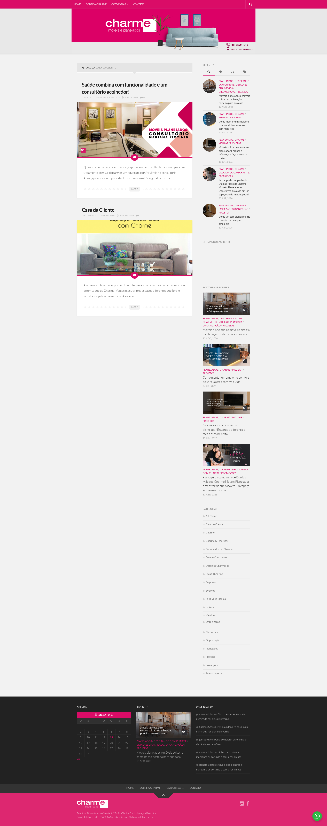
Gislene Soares (207, 726)
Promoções (226, 176)
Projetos (242, 92)
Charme (239, 114)
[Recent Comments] (232, 72)
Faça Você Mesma (216, 598)
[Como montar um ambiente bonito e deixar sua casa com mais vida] (209, 119)
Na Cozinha (212, 632)
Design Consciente (216, 557)
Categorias (118, 4)
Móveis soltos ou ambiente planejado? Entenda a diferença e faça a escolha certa (224, 429)
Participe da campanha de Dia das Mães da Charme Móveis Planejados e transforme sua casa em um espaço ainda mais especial (234, 187)
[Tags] (244, 72)
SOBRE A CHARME (96, 4)
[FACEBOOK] (248, 803)
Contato (138, 4)
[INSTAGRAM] (241, 803)
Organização (227, 92)
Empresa (211, 582)
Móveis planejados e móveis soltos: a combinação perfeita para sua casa (234, 99)
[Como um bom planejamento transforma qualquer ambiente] (209, 210)
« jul (79, 759)
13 (111, 737)
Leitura (210, 607)
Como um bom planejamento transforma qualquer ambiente (234, 220)
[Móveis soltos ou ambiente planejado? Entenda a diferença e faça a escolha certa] (209, 145)
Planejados (112, 97)
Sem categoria (214, 673)
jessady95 (205, 739)
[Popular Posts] (221, 72)
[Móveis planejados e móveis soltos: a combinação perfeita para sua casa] (209, 86)
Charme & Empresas (217, 540)
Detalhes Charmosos (228, 322)
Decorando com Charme (98, 215)
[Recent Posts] (209, 72)
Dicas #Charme (214, 573)
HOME (77, 4)
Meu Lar (223, 117)
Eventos (210, 590)
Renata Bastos (207, 764)
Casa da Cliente (98, 210)
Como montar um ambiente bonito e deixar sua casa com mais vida (234, 125)
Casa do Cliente (92, 97)
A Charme (211, 516)
